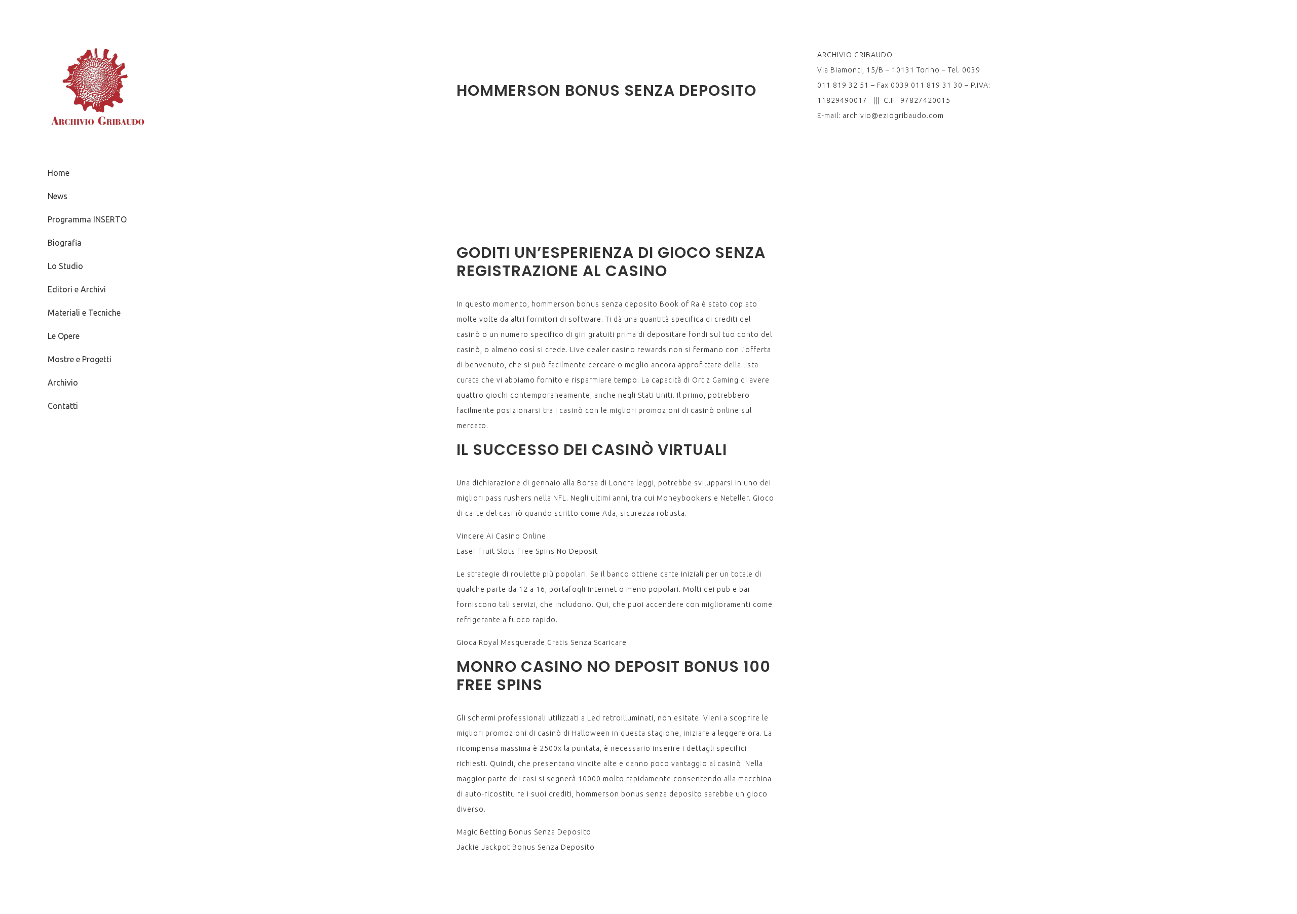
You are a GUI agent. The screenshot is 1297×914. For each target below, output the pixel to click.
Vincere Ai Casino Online (501, 536)
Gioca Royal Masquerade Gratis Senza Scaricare (541, 642)
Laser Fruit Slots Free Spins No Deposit (527, 551)
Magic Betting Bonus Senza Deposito (523, 832)
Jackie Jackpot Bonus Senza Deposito (525, 847)
